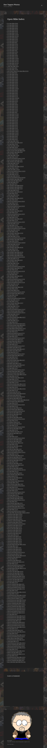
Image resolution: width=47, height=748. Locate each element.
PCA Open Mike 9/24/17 (12, 319)
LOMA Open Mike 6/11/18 (13, 258)
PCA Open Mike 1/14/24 (12, 87)
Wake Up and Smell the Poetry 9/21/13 (16, 611)
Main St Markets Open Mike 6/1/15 (15, 488)
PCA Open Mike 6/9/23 (12, 72)
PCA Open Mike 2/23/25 (12, 52)
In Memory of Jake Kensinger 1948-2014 (16, 520)
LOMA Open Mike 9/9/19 (13, 182)
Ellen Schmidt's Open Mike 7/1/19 (15, 188)
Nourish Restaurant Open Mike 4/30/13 (16, 631)
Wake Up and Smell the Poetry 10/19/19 (16, 177)
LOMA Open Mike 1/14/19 (13, 223)
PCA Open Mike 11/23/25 (13, 34)
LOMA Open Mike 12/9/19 (13, 163)
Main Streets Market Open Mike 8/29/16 (16, 393)
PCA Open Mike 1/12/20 (12, 157)
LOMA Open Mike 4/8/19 (13, 204)
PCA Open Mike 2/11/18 (12, 285)
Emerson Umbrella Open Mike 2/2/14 (15, 584)
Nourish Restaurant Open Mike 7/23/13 (16, 619)
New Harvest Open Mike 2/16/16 (14, 439)
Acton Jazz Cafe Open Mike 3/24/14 (15, 573)
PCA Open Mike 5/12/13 (12, 628)
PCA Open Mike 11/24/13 (13, 593)
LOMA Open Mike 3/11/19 (13, 207)
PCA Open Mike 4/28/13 (12, 633)
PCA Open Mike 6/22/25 (12, 41)
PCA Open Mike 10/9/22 (12, 118)
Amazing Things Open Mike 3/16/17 (15, 355)
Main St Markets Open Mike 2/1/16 (15, 442)
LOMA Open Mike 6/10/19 (13, 190)
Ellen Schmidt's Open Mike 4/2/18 (15, 276)
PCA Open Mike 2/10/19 (12, 217)
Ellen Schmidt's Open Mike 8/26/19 (15, 185)
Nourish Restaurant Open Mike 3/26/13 (16, 643)
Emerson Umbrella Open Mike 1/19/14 (16, 585)
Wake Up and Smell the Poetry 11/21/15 (16, 458)
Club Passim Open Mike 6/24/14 (14, 550)
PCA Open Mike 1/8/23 (12, 112)
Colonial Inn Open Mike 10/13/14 (14, 525)
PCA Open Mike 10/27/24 (13, 61)
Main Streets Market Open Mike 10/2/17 (16, 317)
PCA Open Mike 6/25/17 (12, 331)
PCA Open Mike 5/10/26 (12, 26)
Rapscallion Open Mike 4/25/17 (14, 342)
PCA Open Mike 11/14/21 (13, 133)
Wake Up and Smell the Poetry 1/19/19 (16, 222)
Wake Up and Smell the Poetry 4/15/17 (16, 346)
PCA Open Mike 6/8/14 (12, 558)
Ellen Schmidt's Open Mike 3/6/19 (15, 211)
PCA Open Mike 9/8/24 (12, 68)
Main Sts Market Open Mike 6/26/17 (15, 330)
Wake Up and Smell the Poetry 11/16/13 (16, 597)
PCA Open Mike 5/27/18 (12, 261)
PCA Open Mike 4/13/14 (12, 570)
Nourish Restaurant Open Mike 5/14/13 (16, 627)
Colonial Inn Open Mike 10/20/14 (14, 522)
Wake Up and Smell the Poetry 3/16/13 (16, 646)
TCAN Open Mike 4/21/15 (13, 495)
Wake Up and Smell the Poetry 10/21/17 (16, 312)
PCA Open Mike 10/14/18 (13, 245)
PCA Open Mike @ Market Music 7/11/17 (16, 328)
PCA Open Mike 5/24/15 (12, 490)
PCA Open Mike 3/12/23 (12, 106)
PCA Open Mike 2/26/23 (12, 107)
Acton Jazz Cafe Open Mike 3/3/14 (15, 581)
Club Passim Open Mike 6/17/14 (14, 554)
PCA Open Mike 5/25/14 (12, 563)
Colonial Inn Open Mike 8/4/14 (14, 538)
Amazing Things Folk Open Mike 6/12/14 (16, 555)
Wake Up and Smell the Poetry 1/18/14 (16, 587)
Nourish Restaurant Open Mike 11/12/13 (16, 600)
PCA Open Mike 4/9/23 (12, 103)
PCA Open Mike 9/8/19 (12, 184)
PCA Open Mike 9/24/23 (12, 91)
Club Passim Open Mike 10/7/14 (14, 527)
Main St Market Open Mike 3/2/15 (15, 503)
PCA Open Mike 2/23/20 (12, 144)
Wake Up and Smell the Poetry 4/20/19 (16, 201)
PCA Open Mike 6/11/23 (12, 96)
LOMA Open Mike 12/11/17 (13, 299)
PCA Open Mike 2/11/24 (12, 85)
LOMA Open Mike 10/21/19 (13, 176)
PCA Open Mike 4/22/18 (12, 269)
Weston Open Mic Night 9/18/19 (14, 180)
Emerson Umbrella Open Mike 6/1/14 (15, 562)
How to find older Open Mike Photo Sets (16, 662)
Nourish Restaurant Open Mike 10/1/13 (16, 608)
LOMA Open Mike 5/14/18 (13, 263)
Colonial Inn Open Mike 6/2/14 (14, 560)
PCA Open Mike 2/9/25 (12, 53)
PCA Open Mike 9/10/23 (12, 93)
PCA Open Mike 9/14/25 (12, 39)
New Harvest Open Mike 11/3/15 (14, 463)
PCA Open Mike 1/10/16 (12, 447)
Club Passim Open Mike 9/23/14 (14, 531)
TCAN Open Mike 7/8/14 (12, 546)
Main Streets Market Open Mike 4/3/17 (16, 349)
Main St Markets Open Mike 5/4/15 (15, 493)
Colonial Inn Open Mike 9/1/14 (14, 536)
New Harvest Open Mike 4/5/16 (14, 423)
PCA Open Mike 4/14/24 (12, 79)
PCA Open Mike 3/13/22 (12, 128)
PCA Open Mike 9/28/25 (12, 37)
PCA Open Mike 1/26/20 (12, 153)
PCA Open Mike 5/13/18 (12, 265)
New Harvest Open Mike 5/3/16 (14, 414)
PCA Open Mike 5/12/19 (12, 196)
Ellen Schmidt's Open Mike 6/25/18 (15, 255)
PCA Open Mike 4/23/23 (12, 101)
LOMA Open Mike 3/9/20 (13, 141)
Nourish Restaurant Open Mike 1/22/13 (16, 657)
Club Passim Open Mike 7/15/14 (14, 542)
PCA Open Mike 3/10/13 (12, 649)
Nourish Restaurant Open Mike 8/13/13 (16, 616)
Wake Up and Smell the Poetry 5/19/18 (16, 266)
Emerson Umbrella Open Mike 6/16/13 (16, 622)
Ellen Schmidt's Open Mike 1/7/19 (15, 226)
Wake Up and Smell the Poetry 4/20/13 (16, 636)
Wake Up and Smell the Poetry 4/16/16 (16, 419)
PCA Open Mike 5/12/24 (12, 76)
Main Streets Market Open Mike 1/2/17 (16, 373)
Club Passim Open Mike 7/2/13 (14, 620)
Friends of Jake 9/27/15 (12, 476)
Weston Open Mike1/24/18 (13, 290)
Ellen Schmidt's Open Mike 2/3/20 (15, 152)
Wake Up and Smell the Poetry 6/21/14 (16, 552)
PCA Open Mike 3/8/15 (12, 501)
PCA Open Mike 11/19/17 (13, 304)
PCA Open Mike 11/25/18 (13, 234)
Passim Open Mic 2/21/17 (13, 361)
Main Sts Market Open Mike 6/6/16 (15, 409)
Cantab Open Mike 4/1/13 (13, 641)
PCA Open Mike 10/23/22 (13, 117)
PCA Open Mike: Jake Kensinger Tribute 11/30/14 (18, 512)
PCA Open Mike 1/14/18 (12, 295)
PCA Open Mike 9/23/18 (12, 249)
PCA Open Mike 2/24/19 (12, 212)
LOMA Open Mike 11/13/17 (13, 306)
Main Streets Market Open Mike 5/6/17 (16, 365)
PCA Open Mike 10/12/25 (13, 36)
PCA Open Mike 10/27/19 (13, 174)
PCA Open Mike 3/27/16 (12, 425)
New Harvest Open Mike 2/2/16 (14, 441)
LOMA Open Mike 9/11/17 (13, 320)
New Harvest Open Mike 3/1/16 (14, 433)
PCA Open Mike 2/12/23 (12, 109)
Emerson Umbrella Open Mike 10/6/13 (16, 606)
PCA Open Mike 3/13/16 (12, 430)
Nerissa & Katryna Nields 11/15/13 (15, 598)
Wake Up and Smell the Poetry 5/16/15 (16, 492)
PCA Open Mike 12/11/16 (13, 376)
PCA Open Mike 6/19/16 (12, 403)
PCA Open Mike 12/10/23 (13, 88)
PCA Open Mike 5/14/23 (12, 99)
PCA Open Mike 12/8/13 (12, 590)
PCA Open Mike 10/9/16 (12, 387)
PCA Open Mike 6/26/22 (12, 122)
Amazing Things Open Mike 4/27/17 (15, 341)
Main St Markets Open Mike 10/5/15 (15, 474)
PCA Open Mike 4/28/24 (12, 77)
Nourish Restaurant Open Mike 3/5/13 (16, 651)
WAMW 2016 (10, 434)
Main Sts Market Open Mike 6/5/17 (15, 334)
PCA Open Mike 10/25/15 (13, 466)
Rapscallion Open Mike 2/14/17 (14, 363)
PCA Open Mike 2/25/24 (12, 83)
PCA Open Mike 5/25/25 (12, 44)
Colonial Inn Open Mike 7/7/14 (14, 547)
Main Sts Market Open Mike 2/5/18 (15, 287)
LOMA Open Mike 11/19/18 (13, 236)
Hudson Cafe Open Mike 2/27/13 (14, 652)
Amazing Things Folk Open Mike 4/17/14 (16, 568)
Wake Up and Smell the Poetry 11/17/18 (16, 238)
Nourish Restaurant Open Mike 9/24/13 (16, 609)
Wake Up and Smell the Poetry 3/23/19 (16, 206)
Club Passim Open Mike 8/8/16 (14, 395)
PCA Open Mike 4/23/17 (12, 344)
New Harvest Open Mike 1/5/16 (14, 449)
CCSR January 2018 (11, 296)
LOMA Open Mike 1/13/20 (13, 155)
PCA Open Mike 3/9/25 (12, 50)
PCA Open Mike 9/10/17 (12, 322)
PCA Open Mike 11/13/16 (13, 382)
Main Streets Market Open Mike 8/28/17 (16, 325)
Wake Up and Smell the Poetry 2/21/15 (16, 504)
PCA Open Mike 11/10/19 (13, 172)
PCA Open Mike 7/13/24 (12, 69)
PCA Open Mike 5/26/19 (12, 193)
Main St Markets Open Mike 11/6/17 (15, 311)
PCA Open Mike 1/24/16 (12, 444)
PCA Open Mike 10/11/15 (13, 471)
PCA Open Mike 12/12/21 (13, 130)
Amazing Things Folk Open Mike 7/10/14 (16, 544)
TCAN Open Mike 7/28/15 (13, 482)
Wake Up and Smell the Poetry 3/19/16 (16, 427)
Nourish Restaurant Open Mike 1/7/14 (16, 589)
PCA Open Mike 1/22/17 (12, 368)
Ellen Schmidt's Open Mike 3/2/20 (15, 142)
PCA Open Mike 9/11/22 (12, 120)
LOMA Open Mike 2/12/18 (13, 284)
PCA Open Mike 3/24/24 (12, 80)
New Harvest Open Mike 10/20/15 (15, 468)
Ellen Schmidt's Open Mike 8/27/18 (15, 252)
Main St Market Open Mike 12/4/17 (15, 303)
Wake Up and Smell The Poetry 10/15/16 (16, 385)
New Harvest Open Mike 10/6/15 (14, 473)
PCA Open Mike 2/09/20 (12, 147)
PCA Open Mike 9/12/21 (12, 137)
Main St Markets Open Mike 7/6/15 (15, 484)
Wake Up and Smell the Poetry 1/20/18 (16, 292)
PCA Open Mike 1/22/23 (12, 110)
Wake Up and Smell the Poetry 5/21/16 (16, 411)
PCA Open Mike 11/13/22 (13, 115)
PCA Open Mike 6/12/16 (12, 406)
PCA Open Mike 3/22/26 (12, 31)
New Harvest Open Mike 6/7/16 (14, 407)
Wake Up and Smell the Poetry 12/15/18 (16, 228)
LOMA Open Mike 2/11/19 (13, 215)
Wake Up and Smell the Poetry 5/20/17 (16, 338)
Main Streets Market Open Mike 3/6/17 (16, 360)
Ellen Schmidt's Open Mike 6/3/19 (15, 191)
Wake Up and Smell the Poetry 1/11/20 (16, 158)
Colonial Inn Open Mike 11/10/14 (14, 515)
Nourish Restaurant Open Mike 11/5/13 (16, 601)
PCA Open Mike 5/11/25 (12, 45)
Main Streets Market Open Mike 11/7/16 (16, 384)
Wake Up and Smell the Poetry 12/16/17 (16, 298)
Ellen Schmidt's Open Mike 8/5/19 (15, 187)
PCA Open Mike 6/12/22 (12, 123)
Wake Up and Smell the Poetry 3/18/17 (16, 353)
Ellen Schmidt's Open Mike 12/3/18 (15, 233)
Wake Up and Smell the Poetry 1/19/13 (16, 658)
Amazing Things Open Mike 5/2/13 (15, 630)
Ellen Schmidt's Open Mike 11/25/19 (15, 166)
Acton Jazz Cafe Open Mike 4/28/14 (15, 566)
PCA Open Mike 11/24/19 (13, 168)
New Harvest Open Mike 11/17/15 (15, 460)
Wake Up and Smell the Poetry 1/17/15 (16, 508)
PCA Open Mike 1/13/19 (12, 225)
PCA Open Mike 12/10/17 (13, 301)
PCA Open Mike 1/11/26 (12, 33)
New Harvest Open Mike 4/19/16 (14, 417)
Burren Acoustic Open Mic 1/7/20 (14, 160)
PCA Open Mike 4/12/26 (12, 29)
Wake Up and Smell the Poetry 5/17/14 (16, 565)
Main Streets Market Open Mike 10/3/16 (16, 388)
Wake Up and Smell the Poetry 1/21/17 (16, 369)
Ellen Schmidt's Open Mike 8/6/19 (15, 253)
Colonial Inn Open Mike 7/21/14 (14, 541)
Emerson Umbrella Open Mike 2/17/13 (16, 654)
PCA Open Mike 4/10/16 (12, 420)
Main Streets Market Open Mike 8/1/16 (16, 396)
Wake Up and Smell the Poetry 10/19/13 (16, 604)
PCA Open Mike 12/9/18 (12, 231)
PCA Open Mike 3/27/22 (12, 126)
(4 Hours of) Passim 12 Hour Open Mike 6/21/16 (18, 400)
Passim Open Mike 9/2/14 (13, 535)
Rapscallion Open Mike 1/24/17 (14, 366)
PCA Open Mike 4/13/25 (12, 49)
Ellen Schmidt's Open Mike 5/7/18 (15, 268)
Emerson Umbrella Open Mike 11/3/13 (16, 603)
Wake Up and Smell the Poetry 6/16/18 (16, 257)
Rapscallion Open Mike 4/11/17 (14, 347)
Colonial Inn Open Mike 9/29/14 (14, 530)
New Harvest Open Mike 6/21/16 (14, 398)
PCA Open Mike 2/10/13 (12, 655)
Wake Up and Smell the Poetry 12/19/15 (16, 452)
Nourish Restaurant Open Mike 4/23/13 (16, 635)
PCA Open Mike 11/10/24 (13, 60)
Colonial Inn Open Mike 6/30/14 (14, 549)
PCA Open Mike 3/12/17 (12, 357)
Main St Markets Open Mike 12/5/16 (15, 377)
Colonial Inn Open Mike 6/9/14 (14, 557)
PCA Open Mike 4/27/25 (12, 47)
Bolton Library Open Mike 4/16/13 (15, 638)
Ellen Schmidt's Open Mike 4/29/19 (15, 198)
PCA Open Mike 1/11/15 (12, 509)
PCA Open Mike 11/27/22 (13, 114)
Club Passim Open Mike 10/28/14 (14, 519)
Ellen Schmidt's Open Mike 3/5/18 (15, 280)
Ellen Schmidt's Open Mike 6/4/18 (15, 260)
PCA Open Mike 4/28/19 (12, 199)
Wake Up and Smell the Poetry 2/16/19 (16, 214)
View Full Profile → (11, 744)
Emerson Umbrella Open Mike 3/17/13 (16, 644)
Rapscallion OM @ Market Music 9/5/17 (16, 323)
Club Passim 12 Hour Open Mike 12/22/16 (16, 374)
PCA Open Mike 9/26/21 (12, 136)
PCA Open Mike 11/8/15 (12, 461)
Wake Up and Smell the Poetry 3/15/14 (16, 577)
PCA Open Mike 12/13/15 (13, 454)
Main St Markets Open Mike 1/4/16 (15, 450)
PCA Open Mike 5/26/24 (12, 74)
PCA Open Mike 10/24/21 (13, 134)
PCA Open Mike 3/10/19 (12, 209)
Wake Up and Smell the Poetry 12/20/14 (16, 511)
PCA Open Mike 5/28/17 (12, 336)
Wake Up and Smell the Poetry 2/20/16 (16, 438)
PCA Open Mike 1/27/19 (12, 220)
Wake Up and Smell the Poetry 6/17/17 (16, 333)
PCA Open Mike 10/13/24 (13, 63)
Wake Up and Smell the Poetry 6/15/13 (16, 624)
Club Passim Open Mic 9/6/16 (13, 392)
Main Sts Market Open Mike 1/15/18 (15, 293)
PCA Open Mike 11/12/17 (13, 307)
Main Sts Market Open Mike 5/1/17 (15, 339)
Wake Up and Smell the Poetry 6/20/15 (16, 485)
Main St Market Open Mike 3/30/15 (15, 498)
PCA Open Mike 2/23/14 (12, 582)
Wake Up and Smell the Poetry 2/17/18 (16, 282)
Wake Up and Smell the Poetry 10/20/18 (16, 242)
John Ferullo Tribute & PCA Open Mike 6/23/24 (17, 71)
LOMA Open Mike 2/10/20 (13, 145)
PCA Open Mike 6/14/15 (12, 487)
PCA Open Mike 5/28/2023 (13, 98)
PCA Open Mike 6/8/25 (12, 42)
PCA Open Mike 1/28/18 (12, 288)
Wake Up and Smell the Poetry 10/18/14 (16, 523)
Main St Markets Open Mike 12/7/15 (15, 455)
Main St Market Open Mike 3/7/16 (15, 431)
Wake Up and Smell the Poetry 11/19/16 (16, 380)
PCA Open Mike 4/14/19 (12, 203)
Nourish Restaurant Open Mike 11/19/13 (16, 595)
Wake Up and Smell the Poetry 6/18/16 (16, 404)
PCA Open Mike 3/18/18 (12, 277)
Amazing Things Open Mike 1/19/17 (15, 371)
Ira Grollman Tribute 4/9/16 (13, 422)
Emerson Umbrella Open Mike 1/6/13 (15, 660)
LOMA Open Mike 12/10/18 (13, 230)
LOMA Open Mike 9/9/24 (13, 66)
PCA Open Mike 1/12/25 (12, 56)
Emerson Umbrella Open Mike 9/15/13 (16, 612)
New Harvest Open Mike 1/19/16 (14, 446)
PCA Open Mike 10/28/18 (13, 241)
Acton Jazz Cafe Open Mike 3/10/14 (15, 579)
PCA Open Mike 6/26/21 (12, 139)
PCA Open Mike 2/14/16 (12, 436)
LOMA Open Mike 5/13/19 (13, 195)
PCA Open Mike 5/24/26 (12, 25)
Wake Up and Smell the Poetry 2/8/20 (15, 149)
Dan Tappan (9, 740)
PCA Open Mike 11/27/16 (13, 379)
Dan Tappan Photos (12, 4)
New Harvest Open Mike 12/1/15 (14, 457)
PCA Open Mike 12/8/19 (12, 164)
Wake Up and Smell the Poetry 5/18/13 (16, 625)
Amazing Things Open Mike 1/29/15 (15, 506)
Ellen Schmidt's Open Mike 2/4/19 (15, 218)
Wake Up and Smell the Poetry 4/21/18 (16, 271)
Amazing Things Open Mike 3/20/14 (15, 574)
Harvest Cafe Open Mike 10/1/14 (14, 528)
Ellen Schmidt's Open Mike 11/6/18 (15, 239)
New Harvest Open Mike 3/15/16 (14, 428)
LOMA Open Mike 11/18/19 (13, 169)
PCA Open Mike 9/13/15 (12, 479)
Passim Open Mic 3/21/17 (13, 352)
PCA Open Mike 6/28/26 (12, 23)
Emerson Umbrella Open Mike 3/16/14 (16, 576)
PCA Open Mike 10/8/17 (12, 315)
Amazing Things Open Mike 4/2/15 (15, 496)
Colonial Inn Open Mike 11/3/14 (14, 517)
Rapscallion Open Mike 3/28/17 (14, 350)
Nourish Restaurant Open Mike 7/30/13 (16, 617)
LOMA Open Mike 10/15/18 (13, 244)
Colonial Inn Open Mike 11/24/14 (14, 514)
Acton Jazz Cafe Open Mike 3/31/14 (15, 571)
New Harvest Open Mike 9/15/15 (14, 477)
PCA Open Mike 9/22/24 (12, 64)
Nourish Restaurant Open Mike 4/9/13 (16, 639)
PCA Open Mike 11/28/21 (13, 131)
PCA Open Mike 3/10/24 (12, 82)
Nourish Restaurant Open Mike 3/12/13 (16, 647)
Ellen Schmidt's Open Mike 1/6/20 (15, 161)
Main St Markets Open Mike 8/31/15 (15, 481)
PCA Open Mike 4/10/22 (12, 125)
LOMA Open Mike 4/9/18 (13, 272)
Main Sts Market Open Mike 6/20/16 (15, 401)
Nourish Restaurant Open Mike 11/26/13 (16, 592)
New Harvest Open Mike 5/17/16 (14, 412)
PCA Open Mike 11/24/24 (13, 58)
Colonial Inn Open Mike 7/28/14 (14, 539)
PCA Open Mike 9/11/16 (12, 390)
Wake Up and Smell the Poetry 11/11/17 (16, 309)
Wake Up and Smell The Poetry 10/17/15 (16, 469)
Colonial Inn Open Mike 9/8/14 (14, 533)
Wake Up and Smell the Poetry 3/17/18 (16, 279)
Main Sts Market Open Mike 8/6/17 (15, 326)
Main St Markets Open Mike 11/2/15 (15, 465)
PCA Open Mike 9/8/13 (12, 614)
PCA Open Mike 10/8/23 (12, 90)
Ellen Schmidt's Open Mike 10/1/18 (15, 247)
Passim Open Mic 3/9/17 (12, 358)
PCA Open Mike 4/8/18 (12, 274)
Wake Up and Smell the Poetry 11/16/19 (16, 171)
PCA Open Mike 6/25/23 (12, 95)
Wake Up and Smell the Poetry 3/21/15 (16, 500)
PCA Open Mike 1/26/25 (12, 55)
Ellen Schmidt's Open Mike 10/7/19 (15, 179)
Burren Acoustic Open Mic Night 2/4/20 (16, 150)
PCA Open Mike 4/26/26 (12, 28)
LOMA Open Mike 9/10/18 (13, 250)
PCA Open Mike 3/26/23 (12, 104)
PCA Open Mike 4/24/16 (12, 415)
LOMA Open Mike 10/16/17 (13, 314)
